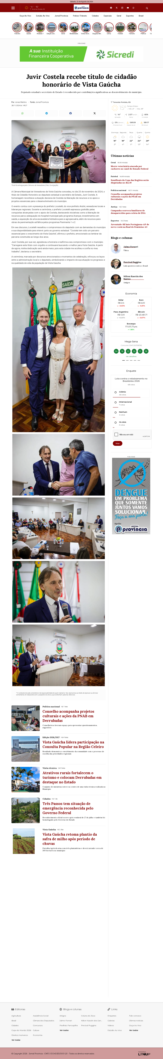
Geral (119, 16)
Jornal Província (61, 16)
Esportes (130, 16)
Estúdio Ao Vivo (43, 16)
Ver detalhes (131, 356)
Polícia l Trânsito (80, 16)
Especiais (108, 16)
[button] (123, 360)
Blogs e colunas (121, 238)
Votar (118, 443)
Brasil (141, 16)
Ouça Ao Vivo (25, 16)
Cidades (95, 16)
